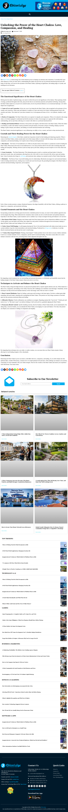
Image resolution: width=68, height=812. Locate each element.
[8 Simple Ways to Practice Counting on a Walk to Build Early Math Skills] (63, 569)
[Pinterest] (12, 75)
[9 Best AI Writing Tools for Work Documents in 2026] (63, 544)
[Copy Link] (17, 75)
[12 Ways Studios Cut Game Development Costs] (63, 626)
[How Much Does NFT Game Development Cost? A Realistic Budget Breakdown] (63, 632)
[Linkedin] (10, 75)
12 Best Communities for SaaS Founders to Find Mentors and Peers (18, 668)
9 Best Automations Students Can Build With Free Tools (16, 746)
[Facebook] (2, 75)
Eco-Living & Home (9, 19)
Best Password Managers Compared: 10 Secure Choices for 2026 (18, 734)
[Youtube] (45, 786)
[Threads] (42, 786)
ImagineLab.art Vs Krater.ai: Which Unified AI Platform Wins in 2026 (19, 557)
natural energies (12, 137)
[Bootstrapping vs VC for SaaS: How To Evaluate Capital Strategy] (63, 674)
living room (48, 228)
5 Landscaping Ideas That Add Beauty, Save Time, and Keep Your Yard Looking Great (51, 481)
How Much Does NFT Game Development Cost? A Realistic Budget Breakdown (21, 632)
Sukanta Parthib (14, 777)
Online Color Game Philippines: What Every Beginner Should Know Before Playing (22, 620)
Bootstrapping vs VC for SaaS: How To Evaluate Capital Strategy (18, 674)
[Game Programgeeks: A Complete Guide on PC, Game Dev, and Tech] (63, 614)
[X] (4, 75)
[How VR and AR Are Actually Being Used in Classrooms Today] (63, 710)
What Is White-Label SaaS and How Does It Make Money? (16, 603)
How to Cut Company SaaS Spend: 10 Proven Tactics (15, 662)
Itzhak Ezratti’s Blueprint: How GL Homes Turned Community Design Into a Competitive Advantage (49, 527)
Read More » (4, 438)
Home (2, 19)
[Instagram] (20, 75)
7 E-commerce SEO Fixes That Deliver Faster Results (15, 563)
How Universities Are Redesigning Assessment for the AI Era (17, 686)
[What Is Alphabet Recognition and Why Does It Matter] (63, 698)
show (22, 90)
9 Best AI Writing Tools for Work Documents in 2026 (15, 544)
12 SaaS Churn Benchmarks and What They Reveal (14, 597)
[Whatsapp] (15, 75)
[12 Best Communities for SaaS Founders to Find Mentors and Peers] (63, 668)
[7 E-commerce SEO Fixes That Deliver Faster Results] (63, 563)
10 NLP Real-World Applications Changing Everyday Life (16, 551)
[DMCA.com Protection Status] (10, 793)
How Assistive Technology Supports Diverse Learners (15, 704)
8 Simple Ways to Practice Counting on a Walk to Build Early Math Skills (20, 569)
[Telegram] (25, 75)
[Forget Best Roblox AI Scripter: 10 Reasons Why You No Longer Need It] (63, 638)
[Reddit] (7, 75)
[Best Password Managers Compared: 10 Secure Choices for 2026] (63, 734)
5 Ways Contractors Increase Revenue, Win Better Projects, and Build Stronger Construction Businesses (16, 481)
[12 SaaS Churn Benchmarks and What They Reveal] (63, 597)
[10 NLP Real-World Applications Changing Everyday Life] (63, 551)
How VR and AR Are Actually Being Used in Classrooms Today (17, 710)
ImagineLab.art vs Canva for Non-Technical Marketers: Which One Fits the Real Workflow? (24, 740)
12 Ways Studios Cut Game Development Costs (13, 626)
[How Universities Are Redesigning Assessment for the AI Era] (63, 686)
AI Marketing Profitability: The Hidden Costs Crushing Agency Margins (20, 650)
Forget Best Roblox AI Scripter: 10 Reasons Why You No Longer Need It (20, 638)
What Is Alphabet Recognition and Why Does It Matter (16, 698)
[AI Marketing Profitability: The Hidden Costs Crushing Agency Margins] (63, 650)
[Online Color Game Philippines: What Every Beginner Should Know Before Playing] (63, 620)
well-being (23, 156)
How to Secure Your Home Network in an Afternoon (16, 527)
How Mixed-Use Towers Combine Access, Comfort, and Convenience (51, 434)
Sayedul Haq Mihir (13, 781)
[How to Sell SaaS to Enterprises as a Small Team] (63, 728)
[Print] (23, 75)
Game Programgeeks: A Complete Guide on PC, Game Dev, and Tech (19, 614)
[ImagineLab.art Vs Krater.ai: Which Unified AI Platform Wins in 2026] (63, 557)
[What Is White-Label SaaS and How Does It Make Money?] (63, 603)
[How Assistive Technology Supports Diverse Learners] (63, 704)
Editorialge (43, 807)
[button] (29, 14)
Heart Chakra (6, 79)
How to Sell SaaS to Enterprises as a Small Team (14, 728)
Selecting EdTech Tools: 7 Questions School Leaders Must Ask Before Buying (21, 692)
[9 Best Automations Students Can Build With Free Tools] (63, 746)
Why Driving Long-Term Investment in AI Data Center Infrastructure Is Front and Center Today (26, 656)
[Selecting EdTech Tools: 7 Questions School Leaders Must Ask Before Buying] (63, 692)
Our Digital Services (34, 789)
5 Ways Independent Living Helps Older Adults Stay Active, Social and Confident (16, 434)
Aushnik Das (15, 779)
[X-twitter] (32, 786)
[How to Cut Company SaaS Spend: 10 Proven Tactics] (63, 662)
